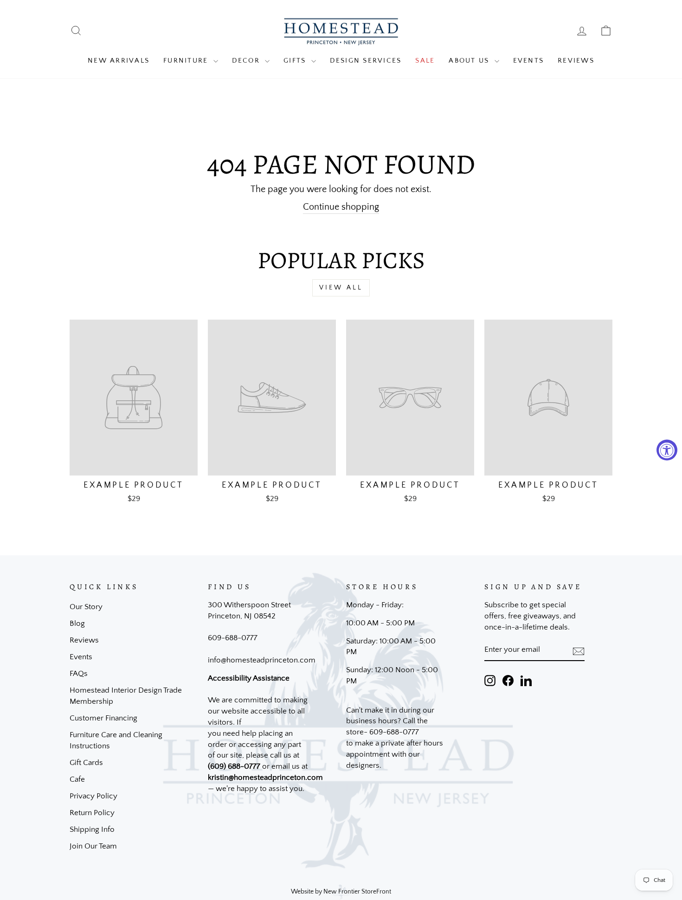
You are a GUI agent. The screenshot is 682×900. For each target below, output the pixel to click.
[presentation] (579, 650)
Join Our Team (93, 846)
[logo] (341, 31)
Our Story (86, 607)
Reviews (576, 60)
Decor (247, 60)
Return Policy (92, 813)
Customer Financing (103, 718)
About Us (470, 60)
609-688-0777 (232, 638)
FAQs (79, 673)
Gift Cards (86, 763)
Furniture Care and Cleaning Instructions (116, 740)
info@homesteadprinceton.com (261, 660)
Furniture (187, 60)
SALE (425, 60)
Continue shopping (341, 207)
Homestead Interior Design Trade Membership (126, 696)
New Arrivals (118, 60)
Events (528, 60)
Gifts (296, 60)
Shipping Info (92, 829)
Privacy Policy (93, 796)
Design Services (366, 60)
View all (341, 287)
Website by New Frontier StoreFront (341, 891)
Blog (77, 623)
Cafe (77, 779)
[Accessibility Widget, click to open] (666, 450)
